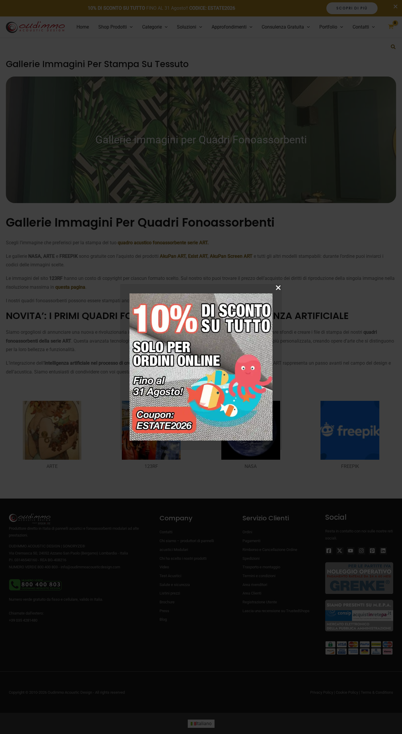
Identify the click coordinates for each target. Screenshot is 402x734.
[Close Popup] (278, 288)
